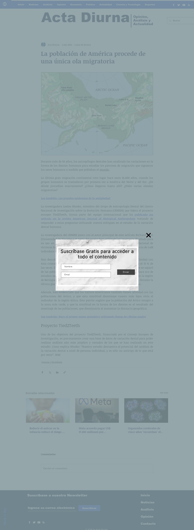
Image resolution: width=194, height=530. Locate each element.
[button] (148, 235)
